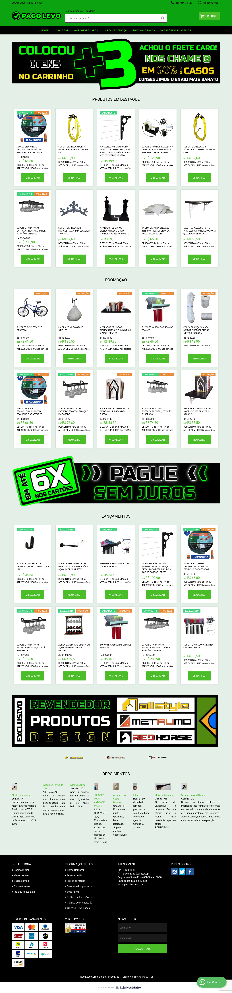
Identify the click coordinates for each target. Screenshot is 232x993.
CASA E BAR (61, 30)
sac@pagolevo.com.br (130, 884)
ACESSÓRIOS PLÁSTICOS (175, 30)
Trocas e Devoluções (78, 908)
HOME (45, 30)
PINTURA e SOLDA (144, 30)
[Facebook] (190, 871)
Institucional (22, 864)
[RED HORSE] (158, 757)
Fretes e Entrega (76, 880)
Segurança (73, 891)
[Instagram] (174, 871)
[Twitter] (182, 871)
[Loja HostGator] (127, 987)
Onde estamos (22, 886)
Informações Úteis (79, 864)
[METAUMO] (116, 757)
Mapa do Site (21, 875)
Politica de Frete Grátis (79, 897)
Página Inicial (21, 870)
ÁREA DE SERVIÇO (116, 30)
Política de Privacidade (79, 902)
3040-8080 (184, 3)
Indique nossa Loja (24, 891)
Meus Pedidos (35, 2)
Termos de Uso (75, 875)
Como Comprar (75, 870)
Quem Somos (19, 2)
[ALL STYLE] (74, 757)
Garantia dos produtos (79, 886)
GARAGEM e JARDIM (87, 30)
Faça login (90, 11)
